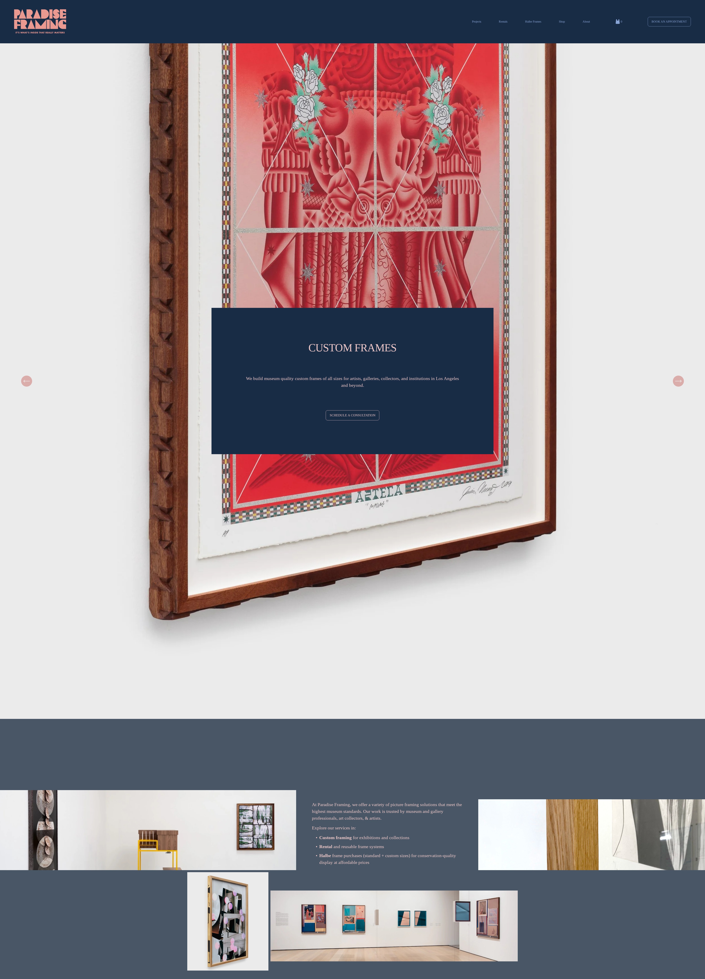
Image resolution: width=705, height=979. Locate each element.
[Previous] (26, 381)
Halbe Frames (533, 21)
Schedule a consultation (352, 415)
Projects (476, 21)
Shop (562, 21)
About (586, 21)
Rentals (503, 21)
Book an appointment (669, 21)
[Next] (678, 381)
